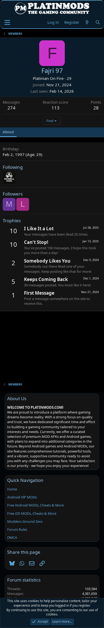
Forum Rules (17, 529)
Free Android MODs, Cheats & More (35, 505)
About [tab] (8, 131)
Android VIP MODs (22, 497)
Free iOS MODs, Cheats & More (31, 513)
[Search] (98, 22)
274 (11, 108)
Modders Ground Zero (25, 521)
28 (96, 108)
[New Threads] (87, 22)
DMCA (12, 537)
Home (12, 489)
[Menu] (7, 22)
